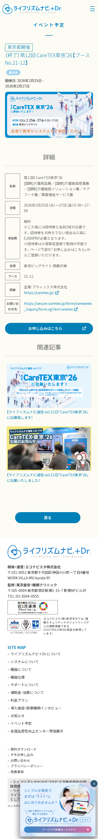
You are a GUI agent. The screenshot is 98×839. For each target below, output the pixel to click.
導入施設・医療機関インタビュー (36, 707)
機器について (21, 669)
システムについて (25, 661)
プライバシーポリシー (27, 766)
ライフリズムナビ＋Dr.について (36, 653)
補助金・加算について (27, 692)
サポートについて (25, 684)
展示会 (13, 72)
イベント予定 (21, 723)
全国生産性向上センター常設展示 (37, 730)
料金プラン (19, 700)
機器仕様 (18, 677)
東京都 (14, 47)
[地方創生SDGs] (33, 606)
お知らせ (18, 715)
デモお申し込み (22, 754)
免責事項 (17, 771)
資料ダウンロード (24, 749)
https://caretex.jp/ (39, 292)
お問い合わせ (20, 760)
